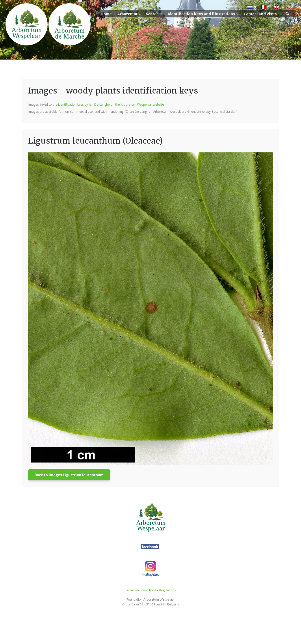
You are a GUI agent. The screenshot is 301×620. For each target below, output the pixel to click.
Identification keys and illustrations (201, 14)
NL (255, 7)
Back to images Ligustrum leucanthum (69, 474)
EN (282, 7)
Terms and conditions (140, 590)
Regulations (167, 590)
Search (152, 14)
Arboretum (127, 14)
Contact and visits (260, 14)
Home (106, 14)
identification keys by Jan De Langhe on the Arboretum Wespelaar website (111, 104)
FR (269, 7)
